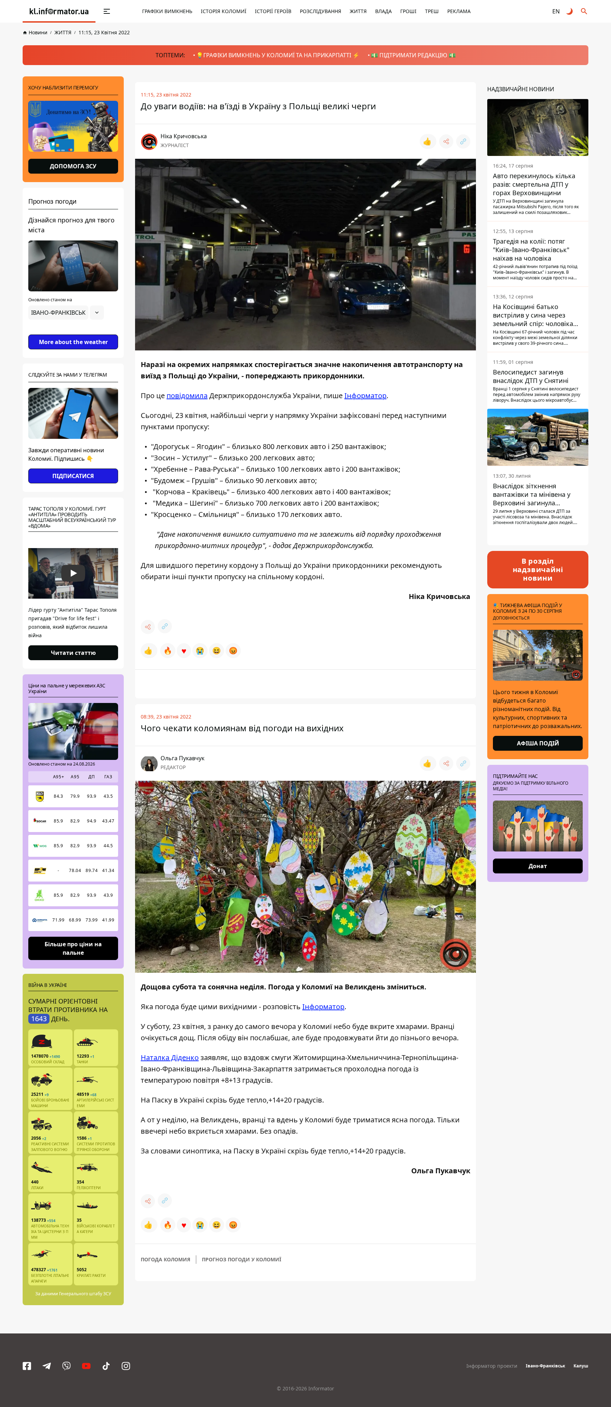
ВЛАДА (383, 11)
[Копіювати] (463, 141)
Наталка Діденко (170, 1057)
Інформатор (365, 395)
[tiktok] (106, 1366)
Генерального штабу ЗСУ (85, 1294)
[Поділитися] (446, 141)
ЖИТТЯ (358, 11)
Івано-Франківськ (545, 1366)
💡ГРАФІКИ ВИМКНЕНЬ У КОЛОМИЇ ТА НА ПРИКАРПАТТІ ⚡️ (278, 55)
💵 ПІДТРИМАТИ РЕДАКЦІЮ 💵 (413, 55)
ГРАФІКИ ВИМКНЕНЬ (167, 11)
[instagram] (126, 1366)
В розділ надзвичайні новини (538, 569)
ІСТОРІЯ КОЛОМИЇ (223, 11)
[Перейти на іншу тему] (570, 11)
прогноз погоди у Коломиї (241, 1259)
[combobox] (66, 313)
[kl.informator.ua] (59, 11)
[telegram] (46, 1366)
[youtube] (86, 1366)
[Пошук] (584, 11)
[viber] (66, 1366)
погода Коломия (165, 1259)
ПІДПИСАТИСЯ (73, 476)
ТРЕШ (432, 11)
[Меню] (106, 11)
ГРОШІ (408, 11)
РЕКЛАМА (459, 11)
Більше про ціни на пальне (73, 948)
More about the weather (73, 342)
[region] (73, 332)
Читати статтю (73, 653)
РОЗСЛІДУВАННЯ (320, 11)
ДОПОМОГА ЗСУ (73, 166)
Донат (538, 866)
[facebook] (27, 1366)
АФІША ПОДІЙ (538, 743)
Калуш (581, 1366)
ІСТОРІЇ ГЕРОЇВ (273, 11)
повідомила (187, 395)
